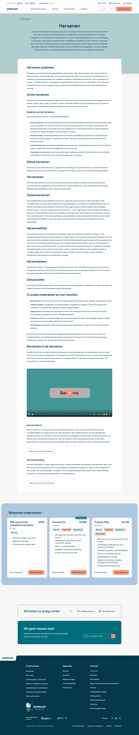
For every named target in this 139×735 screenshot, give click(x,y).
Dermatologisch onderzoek (36, 688)
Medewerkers (95, 696)
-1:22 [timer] (90, 414)
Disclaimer (118, 726)
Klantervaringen (69, 679)
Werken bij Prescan (97, 700)
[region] (69, 393)
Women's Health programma (37, 684)
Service (66, 671)
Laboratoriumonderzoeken (36, 692)
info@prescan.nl (86, 611)
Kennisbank (94, 679)
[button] (69, 392)
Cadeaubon (67, 687)
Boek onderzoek (124, 9)
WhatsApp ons (109, 611)
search (112, 9)
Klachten (93, 704)
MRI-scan (29, 675)
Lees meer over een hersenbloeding (41, 483)
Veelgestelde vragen (98, 692)
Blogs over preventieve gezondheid (104, 683)
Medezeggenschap (98, 708)
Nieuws (93, 687)
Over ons (93, 671)
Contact (66, 675)
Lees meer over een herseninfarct (41, 451)
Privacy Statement (78, 726)
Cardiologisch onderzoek (36, 679)
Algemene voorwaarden (95, 726)
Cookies (108, 726)
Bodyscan (30, 671)
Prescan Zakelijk (69, 683)
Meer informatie (16, 572)
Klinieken (93, 675)
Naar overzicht (25, 18)
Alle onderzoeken (33, 696)
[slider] (60, 414)
